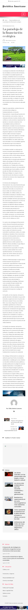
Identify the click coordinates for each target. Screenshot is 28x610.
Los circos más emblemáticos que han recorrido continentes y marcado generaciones (19, 488)
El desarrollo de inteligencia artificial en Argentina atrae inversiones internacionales (12, 549)
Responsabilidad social (8, 577)
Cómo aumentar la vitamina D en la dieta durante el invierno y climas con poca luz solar (19, 514)
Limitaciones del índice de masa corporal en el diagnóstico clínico (19, 525)
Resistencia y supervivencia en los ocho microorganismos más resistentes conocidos (20, 502)
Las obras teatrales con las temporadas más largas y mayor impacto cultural (20, 476)
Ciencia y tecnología (8, 580)
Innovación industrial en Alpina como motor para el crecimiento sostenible (13, 558)
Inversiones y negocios (8, 573)
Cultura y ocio (6, 569)
